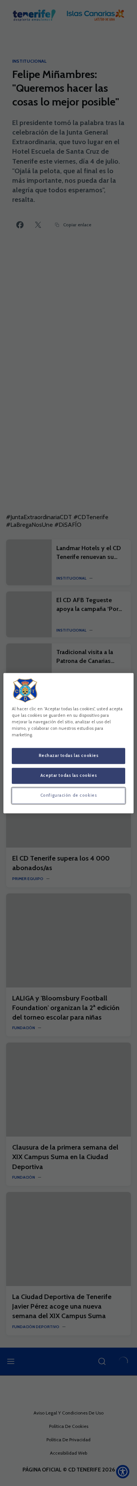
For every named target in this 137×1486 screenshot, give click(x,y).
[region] (68, 743)
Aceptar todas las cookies (68, 775)
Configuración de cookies (68, 795)
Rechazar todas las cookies (69, 755)
